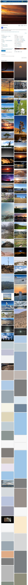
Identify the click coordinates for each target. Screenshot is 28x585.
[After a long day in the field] (7, 536)
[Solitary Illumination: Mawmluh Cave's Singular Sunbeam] (20, 387)
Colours (19, 1)
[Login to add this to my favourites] (24, 25)
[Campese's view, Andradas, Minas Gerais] (20, 225)
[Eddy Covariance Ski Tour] (7, 352)
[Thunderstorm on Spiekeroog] (20, 408)
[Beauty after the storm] (7, 396)
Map (15, 1)
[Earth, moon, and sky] (7, 152)
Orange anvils (11, 3)
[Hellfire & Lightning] (20, 252)
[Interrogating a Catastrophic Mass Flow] (7, 321)
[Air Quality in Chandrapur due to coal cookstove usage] (20, 446)
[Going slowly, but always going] (7, 573)
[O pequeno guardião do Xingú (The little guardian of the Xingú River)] (7, 359)
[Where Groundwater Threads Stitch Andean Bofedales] (20, 242)
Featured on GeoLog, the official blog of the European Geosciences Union (10, 31)
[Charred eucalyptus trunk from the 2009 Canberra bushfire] (20, 85)
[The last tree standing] (7, 265)
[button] (26, 1)
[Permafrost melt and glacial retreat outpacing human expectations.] (7, 407)
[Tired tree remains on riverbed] (7, 212)
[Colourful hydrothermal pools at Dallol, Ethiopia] (7, 554)
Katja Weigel (7, 3)
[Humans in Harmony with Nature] (7, 452)
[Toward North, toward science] (7, 528)
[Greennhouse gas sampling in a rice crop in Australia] (20, 106)
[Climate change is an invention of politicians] (7, 460)
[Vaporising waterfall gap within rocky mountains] (7, 492)
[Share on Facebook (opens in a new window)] (15, 51)
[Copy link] (21, 51)
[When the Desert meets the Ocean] (20, 71)
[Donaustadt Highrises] (20, 217)
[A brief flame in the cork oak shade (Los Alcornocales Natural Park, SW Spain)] (20, 270)
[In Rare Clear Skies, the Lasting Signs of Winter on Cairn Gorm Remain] (7, 305)
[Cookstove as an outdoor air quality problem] (20, 438)
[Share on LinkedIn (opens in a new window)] (16, 51)
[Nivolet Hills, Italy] (7, 345)
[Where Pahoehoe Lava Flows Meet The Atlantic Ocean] (20, 261)
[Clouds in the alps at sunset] (7, 161)
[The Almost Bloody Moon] (20, 524)
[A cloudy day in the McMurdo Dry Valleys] (20, 279)
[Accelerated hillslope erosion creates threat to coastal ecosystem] (20, 188)
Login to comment (24, 57)
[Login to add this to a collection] (26, 25)
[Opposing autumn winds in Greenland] (7, 546)
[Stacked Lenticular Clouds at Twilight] (7, 178)
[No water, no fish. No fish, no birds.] (20, 464)
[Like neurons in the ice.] (20, 347)
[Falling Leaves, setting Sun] (20, 147)
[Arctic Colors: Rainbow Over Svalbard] (20, 339)
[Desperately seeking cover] (7, 136)
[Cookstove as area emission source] (7, 444)
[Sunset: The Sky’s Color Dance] (7, 127)
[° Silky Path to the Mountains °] (7, 467)
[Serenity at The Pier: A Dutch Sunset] (7, 170)
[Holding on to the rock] (7, 561)
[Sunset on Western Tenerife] (20, 157)
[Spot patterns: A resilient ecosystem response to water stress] (20, 318)
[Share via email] (20, 51)
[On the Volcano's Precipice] (20, 375)
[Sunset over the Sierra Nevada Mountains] (7, 99)
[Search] (1, 1)
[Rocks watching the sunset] (20, 497)
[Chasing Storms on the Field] (7, 230)
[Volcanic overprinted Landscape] (7, 385)
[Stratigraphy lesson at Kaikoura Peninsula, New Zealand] (20, 512)
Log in (25, 1)
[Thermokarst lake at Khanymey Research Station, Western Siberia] (20, 208)
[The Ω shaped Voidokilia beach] (7, 475)
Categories (10, 1)
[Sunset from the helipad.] (7, 337)
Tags (16, 1)
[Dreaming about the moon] (20, 125)
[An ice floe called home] (20, 542)
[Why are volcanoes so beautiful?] (20, 400)
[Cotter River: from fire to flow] (20, 94)
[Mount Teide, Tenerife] (7, 252)
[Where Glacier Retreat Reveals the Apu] (7, 243)
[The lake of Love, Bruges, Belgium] (20, 424)
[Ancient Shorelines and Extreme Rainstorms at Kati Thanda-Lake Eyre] (20, 173)
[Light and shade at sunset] (20, 165)
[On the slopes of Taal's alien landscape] (7, 375)
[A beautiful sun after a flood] (20, 180)
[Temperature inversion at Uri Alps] (7, 417)
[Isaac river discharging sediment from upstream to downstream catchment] (7, 197)
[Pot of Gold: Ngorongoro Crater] (7, 426)
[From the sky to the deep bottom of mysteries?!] (7, 511)
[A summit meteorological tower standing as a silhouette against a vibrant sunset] (7, 87)
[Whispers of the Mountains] (20, 360)
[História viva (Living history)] (20, 138)
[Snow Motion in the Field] (20, 331)
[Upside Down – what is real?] (7, 501)
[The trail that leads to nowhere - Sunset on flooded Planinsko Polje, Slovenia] (7, 435)
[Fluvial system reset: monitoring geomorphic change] (7, 314)
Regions (13, 1)
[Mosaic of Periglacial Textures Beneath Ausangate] (20, 234)
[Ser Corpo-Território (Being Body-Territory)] (7, 144)
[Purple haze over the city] (20, 562)
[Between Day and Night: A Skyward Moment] (7, 70)
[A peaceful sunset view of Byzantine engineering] (20, 483)
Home (2, 3)
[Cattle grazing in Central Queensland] (20, 198)
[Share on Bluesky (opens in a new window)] (18, 51)
